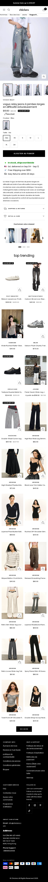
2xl (14, 145)
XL (6, 145)
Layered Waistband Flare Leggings (36, 625)
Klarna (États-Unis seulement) (33, 765)
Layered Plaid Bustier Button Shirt (12, 531)
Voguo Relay (8, 100)
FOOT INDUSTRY (12, 296)
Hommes (3, 15)
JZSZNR (36, 389)
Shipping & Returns (16, 209)
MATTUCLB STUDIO (36, 296)
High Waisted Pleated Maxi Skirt (12, 485)
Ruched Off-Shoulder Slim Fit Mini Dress (36, 531)
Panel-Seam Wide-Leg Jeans (36, 392)
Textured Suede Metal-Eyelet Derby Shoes (12, 392)
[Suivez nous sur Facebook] (29, 805)
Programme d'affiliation (8, 805)
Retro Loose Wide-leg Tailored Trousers (12, 671)
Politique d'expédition (35, 753)
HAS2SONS (12, 436)
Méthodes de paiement (31, 758)
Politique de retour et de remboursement (34, 747)
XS (15, 138)
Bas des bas (15, 15)
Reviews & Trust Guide (12, 750)
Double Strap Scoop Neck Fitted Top (36, 718)
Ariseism (35, 436)
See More (24, 729)
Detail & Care (14, 216)
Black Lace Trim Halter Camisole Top (36, 485)
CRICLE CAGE (12, 389)
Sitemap (29, 777)
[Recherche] (9, 10)
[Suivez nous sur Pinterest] (40, 805)
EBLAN (35, 343)
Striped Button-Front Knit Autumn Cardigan (12, 578)
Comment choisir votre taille (35, 771)
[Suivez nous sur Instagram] (35, 805)
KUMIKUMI (12, 343)
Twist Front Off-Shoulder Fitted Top (12, 718)
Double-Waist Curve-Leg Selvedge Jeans (12, 438)
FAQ (4, 788)
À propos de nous (10, 746)
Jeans (24, 15)
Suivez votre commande (8, 798)
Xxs (6, 138)
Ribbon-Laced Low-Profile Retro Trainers (12, 299)
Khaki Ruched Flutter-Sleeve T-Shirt (12, 345)
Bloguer (6, 769)
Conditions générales (11, 765)
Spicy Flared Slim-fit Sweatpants (36, 671)
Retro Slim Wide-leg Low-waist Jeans (12, 625)
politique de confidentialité (8, 755)
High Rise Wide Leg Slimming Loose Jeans (36, 438)
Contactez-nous (9, 793)
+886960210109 (9, 851)
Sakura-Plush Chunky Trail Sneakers (36, 345)
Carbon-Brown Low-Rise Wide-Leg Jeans (36, 299)
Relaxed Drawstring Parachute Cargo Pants (36, 578)
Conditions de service (11, 761)
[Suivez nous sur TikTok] (29, 811)
